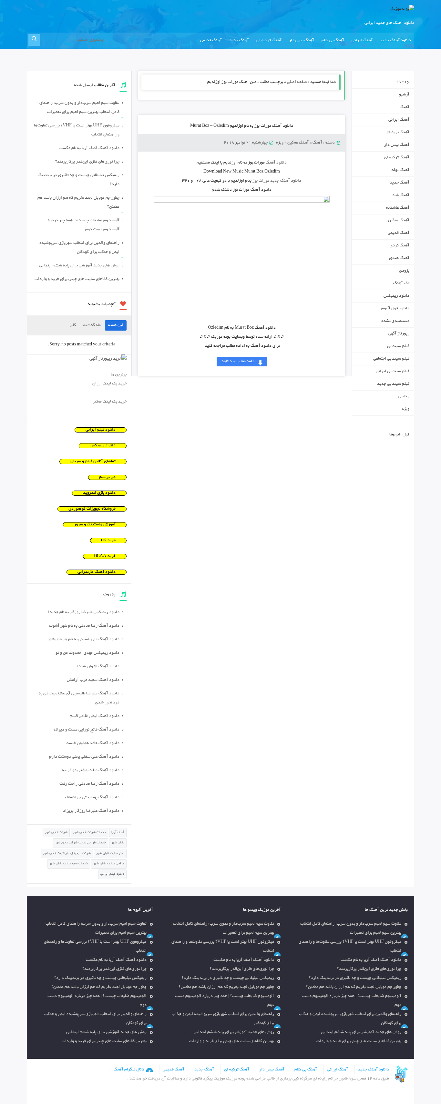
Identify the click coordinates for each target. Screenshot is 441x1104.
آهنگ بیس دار (301, 40)
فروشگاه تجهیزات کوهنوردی (92, 509)
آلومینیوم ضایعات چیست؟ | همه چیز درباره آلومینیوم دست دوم (83, 225)
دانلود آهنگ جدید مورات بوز (276, 181)
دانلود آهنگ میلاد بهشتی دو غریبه (90, 770)
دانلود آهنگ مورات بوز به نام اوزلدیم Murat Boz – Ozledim (241, 126)
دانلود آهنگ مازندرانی (96, 572)
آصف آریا (117, 832)
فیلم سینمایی (398, 346)
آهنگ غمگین (298, 143)
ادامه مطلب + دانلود (238, 361)
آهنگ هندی (399, 258)
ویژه (279, 143)
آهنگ (317, 143)
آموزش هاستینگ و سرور (95, 524)
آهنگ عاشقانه (397, 208)
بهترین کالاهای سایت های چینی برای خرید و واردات (77, 279)
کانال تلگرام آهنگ (129, 1070)
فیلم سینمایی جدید (393, 384)
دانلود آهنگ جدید (395, 40)
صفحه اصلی (297, 82)
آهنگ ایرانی (362, 40)
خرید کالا (108, 540)
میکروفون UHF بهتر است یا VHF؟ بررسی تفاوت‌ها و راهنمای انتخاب (76, 130)
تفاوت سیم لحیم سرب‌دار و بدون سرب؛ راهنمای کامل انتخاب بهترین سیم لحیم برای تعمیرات (79, 107)
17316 (402, 82)
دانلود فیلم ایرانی (101, 430)
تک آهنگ (401, 283)
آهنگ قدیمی (211, 40)
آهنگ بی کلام (333, 40)
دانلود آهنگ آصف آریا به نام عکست (89, 148)
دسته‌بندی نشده (395, 321)
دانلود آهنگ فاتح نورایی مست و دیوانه (86, 730)
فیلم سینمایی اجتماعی (391, 359)
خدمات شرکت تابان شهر (89, 832)
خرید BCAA (105, 556)
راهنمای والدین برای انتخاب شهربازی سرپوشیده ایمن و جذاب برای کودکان (79, 247)
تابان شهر (117, 843)
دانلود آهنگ (276, 163)
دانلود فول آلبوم (395, 308)
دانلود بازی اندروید (99, 493)
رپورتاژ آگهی (398, 334)
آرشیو (404, 95)
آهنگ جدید (239, 40)
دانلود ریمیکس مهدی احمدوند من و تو (87, 653)
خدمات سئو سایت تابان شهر (68, 864)
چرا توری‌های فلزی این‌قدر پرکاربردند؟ (87, 162)
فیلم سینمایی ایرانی (392, 371)
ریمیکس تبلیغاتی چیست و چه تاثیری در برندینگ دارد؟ (78, 180)
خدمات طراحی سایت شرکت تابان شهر (80, 843)
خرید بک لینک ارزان (109, 384)
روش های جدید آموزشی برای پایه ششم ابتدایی (79, 266)
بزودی (404, 271)
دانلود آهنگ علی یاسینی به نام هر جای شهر (83, 639)
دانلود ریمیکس (396, 296)
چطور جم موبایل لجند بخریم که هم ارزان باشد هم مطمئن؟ (78, 202)
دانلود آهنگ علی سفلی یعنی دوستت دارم (84, 757)
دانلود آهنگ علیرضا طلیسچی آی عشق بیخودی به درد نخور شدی (79, 698)
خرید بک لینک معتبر (110, 402)
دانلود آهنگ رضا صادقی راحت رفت (89, 784)
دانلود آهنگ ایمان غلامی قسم (94, 716)
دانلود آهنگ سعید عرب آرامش (93, 680)
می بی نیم (107, 477)
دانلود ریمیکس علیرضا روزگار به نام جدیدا (83, 612)
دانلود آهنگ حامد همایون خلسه (93, 743)
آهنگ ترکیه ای (269, 40)
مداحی (403, 396)
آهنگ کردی (399, 246)
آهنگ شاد (400, 195)
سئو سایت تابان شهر (110, 853)
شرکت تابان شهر (56, 832)
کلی (73, 325)
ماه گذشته (92, 325)
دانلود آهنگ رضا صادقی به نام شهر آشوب (84, 626)
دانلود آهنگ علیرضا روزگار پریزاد (91, 811)
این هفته (115, 325)
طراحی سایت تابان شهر (108, 864)
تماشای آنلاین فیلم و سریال (93, 461)
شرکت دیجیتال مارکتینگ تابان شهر (67, 853)
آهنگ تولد (400, 170)
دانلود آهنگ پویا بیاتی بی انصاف (92, 797)
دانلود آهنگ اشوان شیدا (98, 666)
